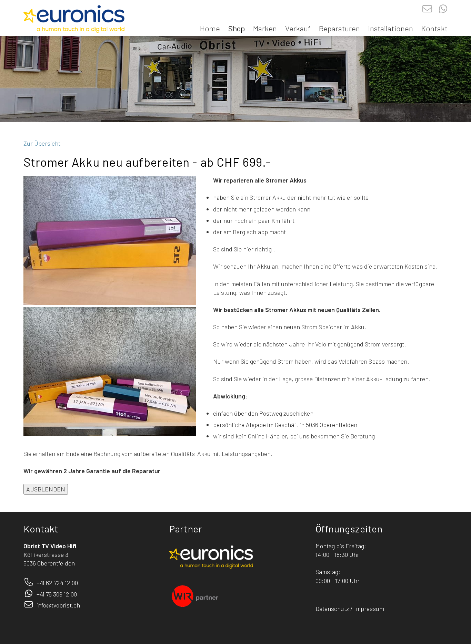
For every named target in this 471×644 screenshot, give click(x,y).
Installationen (390, 28)
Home (210, 28)
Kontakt (434, 28)
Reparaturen (339, 28)
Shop (236, 28)
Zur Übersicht (41, 143)
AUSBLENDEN (45, 489)
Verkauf (298, 28)
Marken (265, 28)
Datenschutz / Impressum (349, 608)
